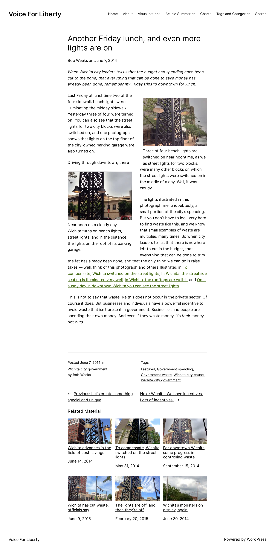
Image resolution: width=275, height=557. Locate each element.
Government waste (156, 375)
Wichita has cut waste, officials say (88, 507)
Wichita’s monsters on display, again (183, 507)
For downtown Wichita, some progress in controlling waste (184, 452)
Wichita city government (87, 369)
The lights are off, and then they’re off (135, 507)
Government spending (175, 369)
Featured (148, 369)
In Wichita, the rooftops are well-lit (156, 279)
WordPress (256, 539)
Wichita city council (189, 375)
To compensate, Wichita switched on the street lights (137, 452)
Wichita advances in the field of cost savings (89, 450)
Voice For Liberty (35, 14)
